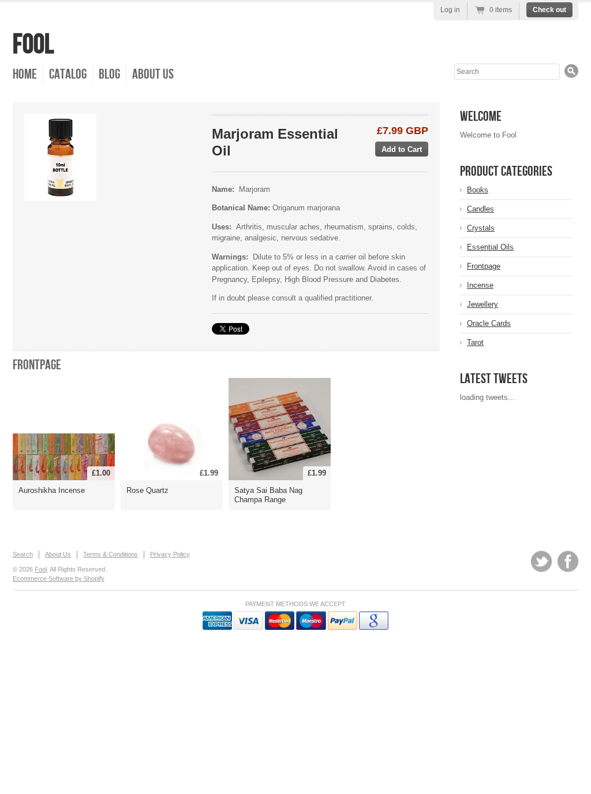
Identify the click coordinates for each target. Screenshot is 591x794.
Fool (33, 44)
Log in (450, 10)
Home (25, 74)
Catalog (68, 74)
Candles (480, 209)
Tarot (475, 342)
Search (23, 554)
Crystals (481, 228)
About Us (153, 74)
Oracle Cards (489, 323)
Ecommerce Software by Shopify (58, 578)
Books (477, 189)
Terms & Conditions (110, 554)
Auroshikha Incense (51, 490)
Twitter (541, 561)
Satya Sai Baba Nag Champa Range (268, 495)
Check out (549, 10)
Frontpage (37, 365)
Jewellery (482, 304)
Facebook (568, 561)
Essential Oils (490, 247)
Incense (480, 285)
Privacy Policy (170, 554)
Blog (109, 74)
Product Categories (506, 171)
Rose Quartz (147, 490)
